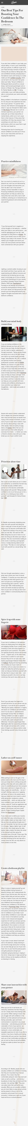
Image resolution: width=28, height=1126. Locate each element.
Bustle (21, 234)
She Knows (6, 110)
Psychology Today (14, 907)
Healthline (23, 373)
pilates (10, 428)
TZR (15, 90)
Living (2, 7)
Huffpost (5, 663)
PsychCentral (17, 283)
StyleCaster (11, 812)
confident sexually (15, 78)
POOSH (22, 362)
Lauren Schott (6, 24)
